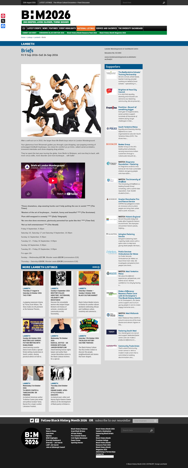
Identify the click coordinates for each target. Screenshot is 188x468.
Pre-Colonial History (78, 435)
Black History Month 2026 (105, 429)
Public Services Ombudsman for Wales (128, 252)
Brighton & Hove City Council (127, 90)
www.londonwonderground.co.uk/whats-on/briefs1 (120, 58)
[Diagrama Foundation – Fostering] (111, 163)
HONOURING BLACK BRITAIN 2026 (51, 33)
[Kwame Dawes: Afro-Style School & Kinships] (61, 373)
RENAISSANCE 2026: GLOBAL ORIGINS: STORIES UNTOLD (74, 2)
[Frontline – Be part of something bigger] (111, 107)
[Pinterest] (3, 15)
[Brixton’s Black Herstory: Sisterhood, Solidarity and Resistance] (61, 278)
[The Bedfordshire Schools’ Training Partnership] (111, 75)
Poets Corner (75, 440)
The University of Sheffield (129, 180)
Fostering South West (127, 330)
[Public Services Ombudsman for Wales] (111, 252)
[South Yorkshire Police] (111, 128)
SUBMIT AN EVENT (29, 33)
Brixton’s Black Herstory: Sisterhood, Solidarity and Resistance (60, 296)
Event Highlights (67, 28)
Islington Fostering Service (126, 235)
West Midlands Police (128, 314)
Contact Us (100, 454)
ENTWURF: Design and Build (156, 464)
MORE (94, 267)
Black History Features (79, 429)
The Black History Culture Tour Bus (86, 341)
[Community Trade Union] (111, 346)
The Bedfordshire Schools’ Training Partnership (129, 73)
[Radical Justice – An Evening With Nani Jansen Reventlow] (61, 326)
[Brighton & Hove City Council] (111, 92)
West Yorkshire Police (128, 272)
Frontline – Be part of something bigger (127, 108)
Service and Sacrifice (106, 28)
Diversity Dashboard (53, 440)
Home (23, 37)
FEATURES (53, 28)
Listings (29, 37)
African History (76, 433)
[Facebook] (3, 26)
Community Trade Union (128, 346)
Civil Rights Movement (79, 438)
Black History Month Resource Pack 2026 (82, 33)
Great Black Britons (78, 431)
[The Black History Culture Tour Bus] (89, 326)
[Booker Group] (111, 144)
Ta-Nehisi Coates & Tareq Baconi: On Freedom (30, 392)
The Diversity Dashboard (130, 28)
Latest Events (34, 28)
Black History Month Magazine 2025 (103, 448)
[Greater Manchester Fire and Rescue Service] (111, 199)
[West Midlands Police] (111, 314)
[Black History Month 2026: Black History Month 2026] (46, 17)
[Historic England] (111, 220)
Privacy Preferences (105, 456)
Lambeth (37, 37)
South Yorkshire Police (127, 127)
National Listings (86, 28)
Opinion (49, 435)
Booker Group (124, 144)
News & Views (51, 431)
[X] (3, 20)
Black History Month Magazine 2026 (113, 33)
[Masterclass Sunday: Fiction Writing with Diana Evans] (33, 326)
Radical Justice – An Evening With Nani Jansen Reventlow (59, 345)
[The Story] (33, 278)
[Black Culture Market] (89, 278)
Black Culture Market (88, 295)
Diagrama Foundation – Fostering (128, 163)
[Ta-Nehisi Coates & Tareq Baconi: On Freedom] (33, 373)
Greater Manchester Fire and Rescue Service (128, 200)
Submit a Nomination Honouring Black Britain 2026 (104, 433)
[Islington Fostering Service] (111, 234)
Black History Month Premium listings (103, 439)
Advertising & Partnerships (105, 452)
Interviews (50, 433)
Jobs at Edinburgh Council (55, 447)
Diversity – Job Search (54, 442)
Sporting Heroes (77, 442)
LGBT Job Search (52, 445)
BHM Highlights (52, 438)
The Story (27, 295)
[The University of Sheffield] (111, 180)
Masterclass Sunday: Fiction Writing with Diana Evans (32, 342)
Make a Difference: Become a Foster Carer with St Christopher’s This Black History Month (129, 294)
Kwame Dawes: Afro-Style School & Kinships (59, 392)
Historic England (133, 216)
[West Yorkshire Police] (111, 273)
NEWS (45, 28)
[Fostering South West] (111, 332)
